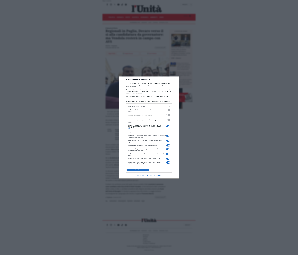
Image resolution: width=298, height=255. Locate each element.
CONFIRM (138, 170)
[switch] (168, 110)
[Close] (175, 79)
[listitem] (149, 106)
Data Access (149, 175)
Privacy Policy (157, 175)
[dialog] (149, 127)
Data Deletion (140, 175)
